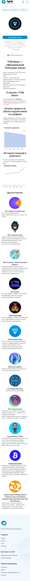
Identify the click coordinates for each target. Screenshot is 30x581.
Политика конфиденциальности (10, 572)
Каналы (3, 538)
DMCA (3, 570)
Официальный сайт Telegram (9, 555)
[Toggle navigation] (27, 2)
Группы (3, 541)
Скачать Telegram (6, 558)
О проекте (4, 567)
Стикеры (3, 546)
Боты (2, 543)
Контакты (3, 575)
